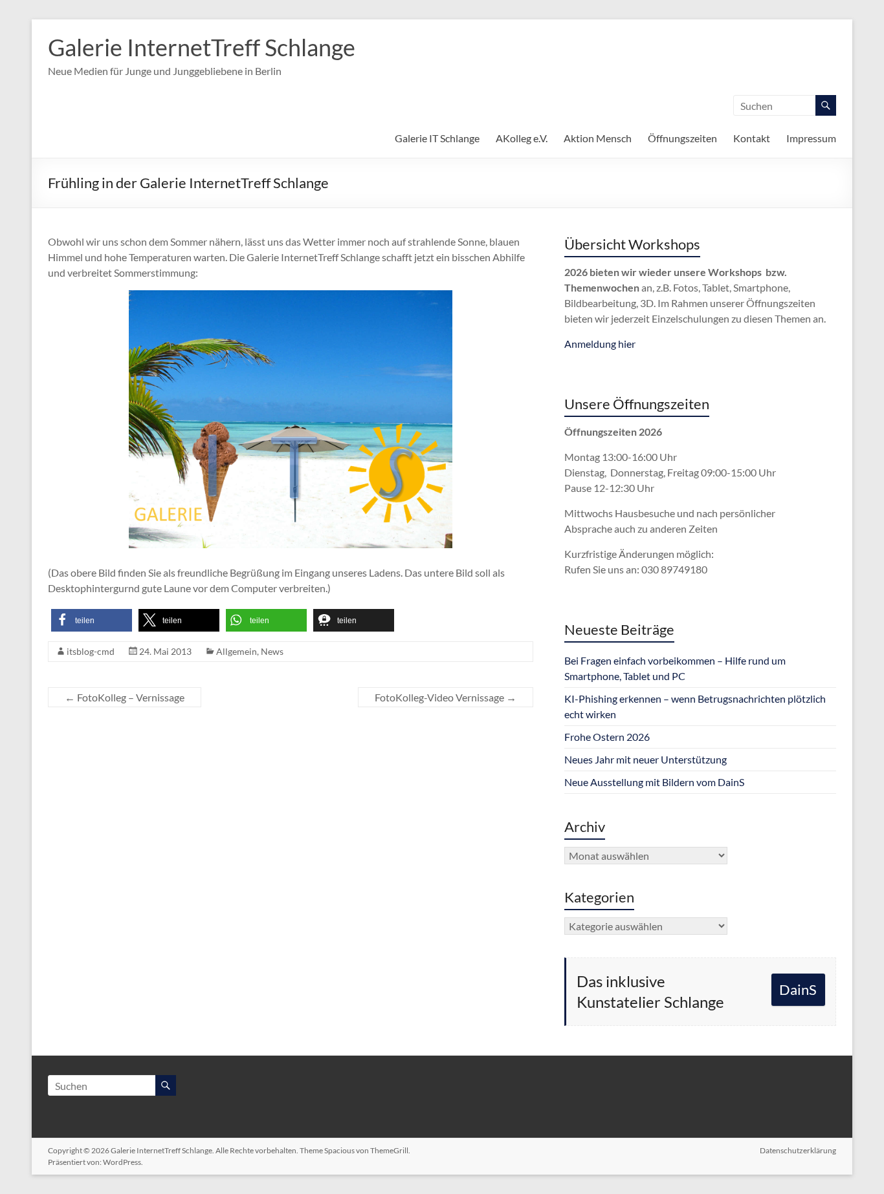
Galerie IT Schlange (437, 138)
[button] (91, 620)
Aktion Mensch (598, 138)
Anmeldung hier (599, 343)
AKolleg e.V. (521, 138)
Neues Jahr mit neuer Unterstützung (645, 759)
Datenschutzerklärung (798, 1150)
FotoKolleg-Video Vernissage (445, 697)
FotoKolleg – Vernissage (124, 697)
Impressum (811, 138)
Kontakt (751, 138)
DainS (798, 989)
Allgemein (236, 651)
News (272, 651)
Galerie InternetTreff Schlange (201, 47)
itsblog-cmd (91, 651)
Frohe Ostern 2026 (607, 736)
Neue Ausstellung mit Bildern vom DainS (654, 782)
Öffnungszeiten (682, 138)
